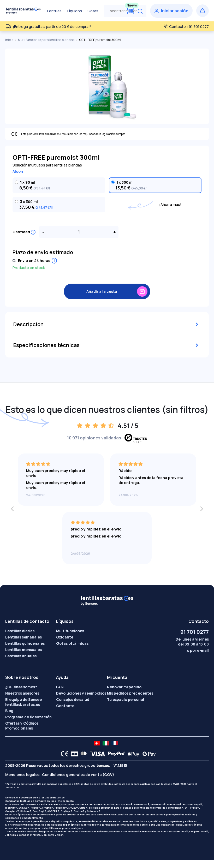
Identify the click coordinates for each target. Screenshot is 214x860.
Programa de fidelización (28, 716)
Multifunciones (70, 630)
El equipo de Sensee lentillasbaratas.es (23, 702)
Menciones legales (22, 774)
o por (198, 650)
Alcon (18, 171)
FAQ (59, 686)
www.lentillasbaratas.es (97, 821)
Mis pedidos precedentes (130, 693)
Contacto (65, 705)
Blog (9, 710)
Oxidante (64, 637)
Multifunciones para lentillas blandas (46, 40)
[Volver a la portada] (23, 10)
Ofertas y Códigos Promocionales (21, 726)
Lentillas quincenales (25, 643)
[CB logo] (73, 753)
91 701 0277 (194, 631)
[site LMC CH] (97, 743)
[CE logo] (63, 753)
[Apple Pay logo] (132, 753)
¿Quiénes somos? (21, 686)
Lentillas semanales (23, 637)
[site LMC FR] (114, 743)
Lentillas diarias (19, 630)
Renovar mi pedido (124, 686)
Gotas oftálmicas (72, 643)
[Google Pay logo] (148, 753)
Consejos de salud (72, 699)
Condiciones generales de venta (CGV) (78, 774)
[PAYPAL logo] (115, 753)
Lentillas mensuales (23, 649)
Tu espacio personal (125, 699)
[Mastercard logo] (82, 753)
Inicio (9, 40)
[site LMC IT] (106, 743)
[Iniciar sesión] (171, 11)
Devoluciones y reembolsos (81, 693)
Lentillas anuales (21, 655)
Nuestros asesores (22, 693)
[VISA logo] (96, 753)
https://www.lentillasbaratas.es (24, 804)
